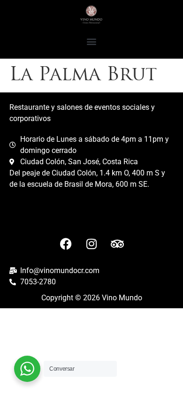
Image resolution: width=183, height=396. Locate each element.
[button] (91, 41)
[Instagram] (91, 244)
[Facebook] (65, 244)
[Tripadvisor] (117, 244)
